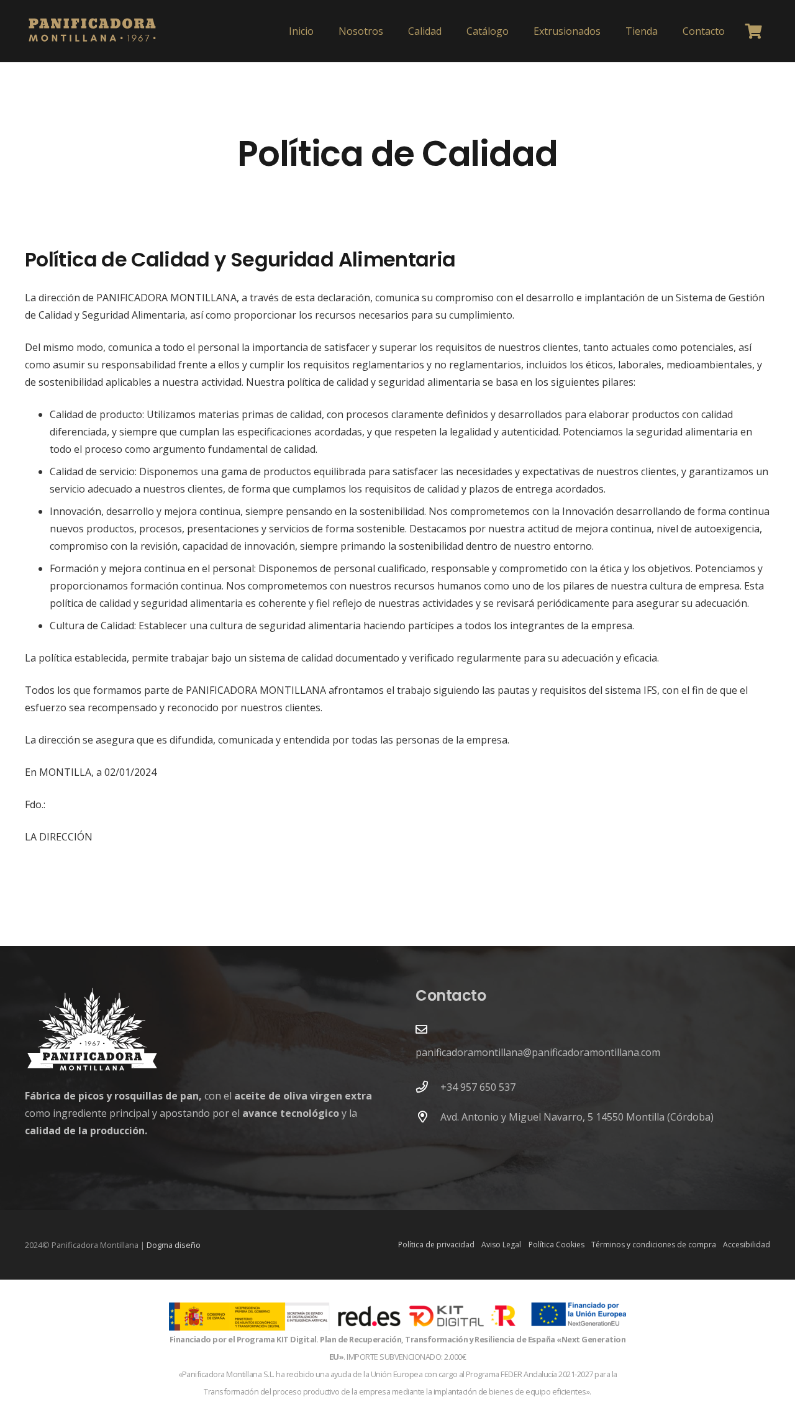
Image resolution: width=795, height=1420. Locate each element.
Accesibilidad (746, 1244)
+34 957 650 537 (478, 1087)
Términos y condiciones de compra (653, 1244)
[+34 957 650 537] (428, 1087)
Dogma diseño (174, 1244)
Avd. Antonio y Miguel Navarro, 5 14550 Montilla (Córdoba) (577, 1117)
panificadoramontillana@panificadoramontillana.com (538, 1052)
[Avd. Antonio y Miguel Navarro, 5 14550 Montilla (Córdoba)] (428, 1116)
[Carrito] (753, 31)
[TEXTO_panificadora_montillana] (92, 31)
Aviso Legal (501, 1244)
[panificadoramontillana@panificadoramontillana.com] (421, 1029)
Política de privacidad (436, 1244)
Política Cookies (556, 1244)
